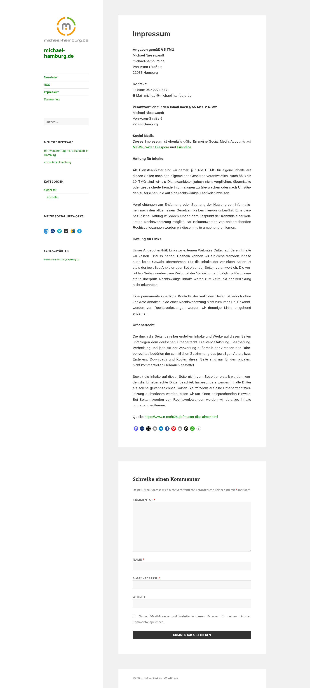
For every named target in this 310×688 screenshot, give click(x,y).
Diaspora (162, 147)
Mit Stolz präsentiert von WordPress (155, 678)
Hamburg (73, 259)
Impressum (51, 92)
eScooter (52, 197)
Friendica (184, 147)
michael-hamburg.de (59, 53)
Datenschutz (52, 99)
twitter (149, 147)
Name (138, 560)
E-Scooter (50, 259)
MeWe (138, 147)
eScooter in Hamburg (57, 162)
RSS (47, 84)
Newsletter (51, 77)
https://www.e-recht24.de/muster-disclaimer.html (181, 417)
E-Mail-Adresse (146, 578)
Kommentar (144, 500)
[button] (136, 428)
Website (139, 597)
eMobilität (50, 190)
